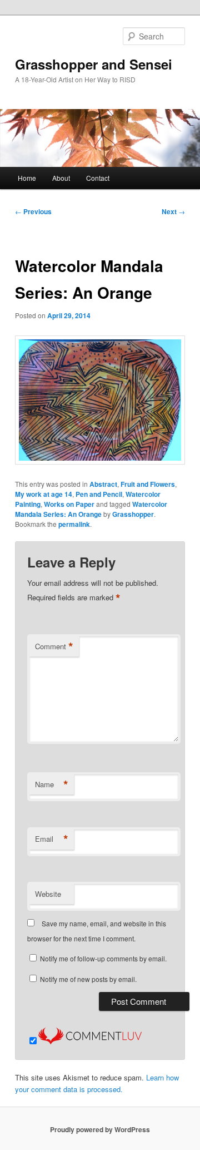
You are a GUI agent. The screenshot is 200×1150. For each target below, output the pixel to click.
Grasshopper (133, 514)
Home (27, 177)
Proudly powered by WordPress (100, 1129)
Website (48, 894)
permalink (74, 524)
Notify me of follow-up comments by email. (103, 958)
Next (173, 211)
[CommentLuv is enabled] (90, 1041)
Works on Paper (69, 504)
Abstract (103, 484)
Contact (97, 177)
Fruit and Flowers (148, 484)
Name (51, 784)
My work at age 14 (43, 494)
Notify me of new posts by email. (88, 979)
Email (51, 839)
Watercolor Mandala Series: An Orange (91, 509)
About (61, 177)
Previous (33, 211)
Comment (54, 646)
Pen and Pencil (99, 494)
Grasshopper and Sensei (93, 64)
